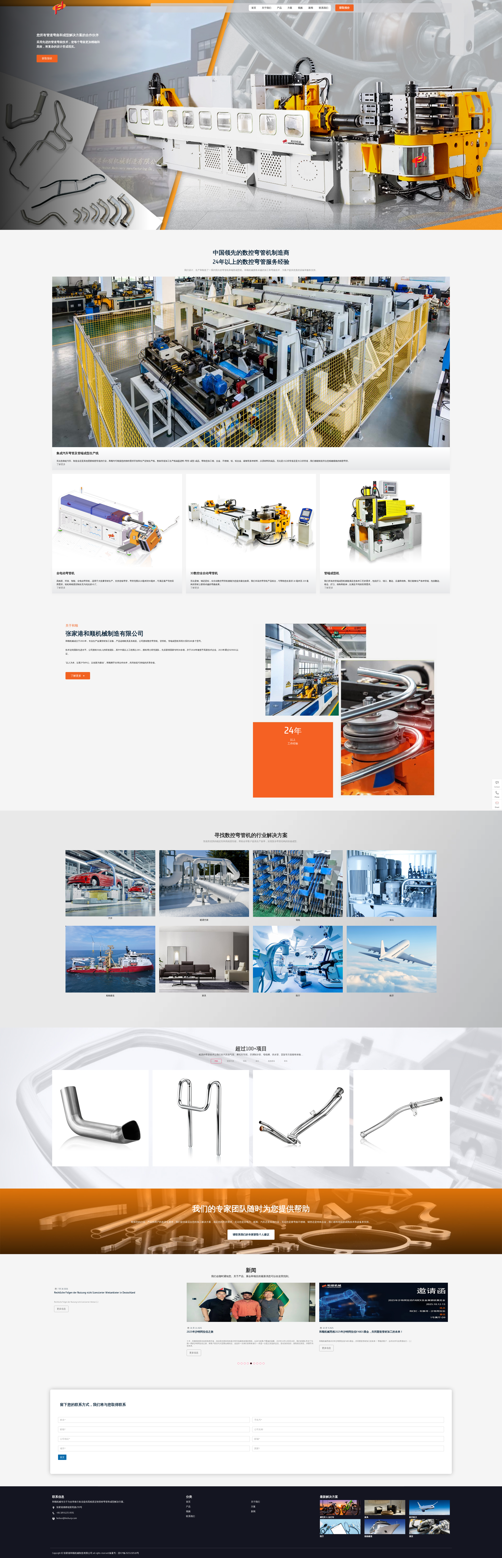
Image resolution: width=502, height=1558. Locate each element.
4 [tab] (248, 1363)
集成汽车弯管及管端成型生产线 (77, 453)
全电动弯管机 (65, 573)
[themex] (100, 8)
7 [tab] (257, 1363)
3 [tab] (245, 1363)
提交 (62, 1457)
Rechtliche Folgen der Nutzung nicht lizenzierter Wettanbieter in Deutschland (359, 1292)
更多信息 (61, 1308)
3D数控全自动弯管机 (204, 573)
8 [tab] (260, 1363)
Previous (4, 117)
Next (498, 117)
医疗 (322, 1536)
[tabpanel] (118, 1299)
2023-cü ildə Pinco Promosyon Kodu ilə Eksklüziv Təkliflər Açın (89, 1292)
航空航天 (413, 1517)
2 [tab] (242, 1363)
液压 (411, 1536)
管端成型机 (331, 573)
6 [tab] (254, 1363)
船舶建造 (368, 1536)
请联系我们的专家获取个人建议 (251, 1234)
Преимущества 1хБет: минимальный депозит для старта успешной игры (233, 1292)
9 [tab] (263, 1363)
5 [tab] (251, 1363)
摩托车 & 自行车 (327, 1517)
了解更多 (60, 464)
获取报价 (344, 8)
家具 (366, 1517)
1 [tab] (238, 1363)
